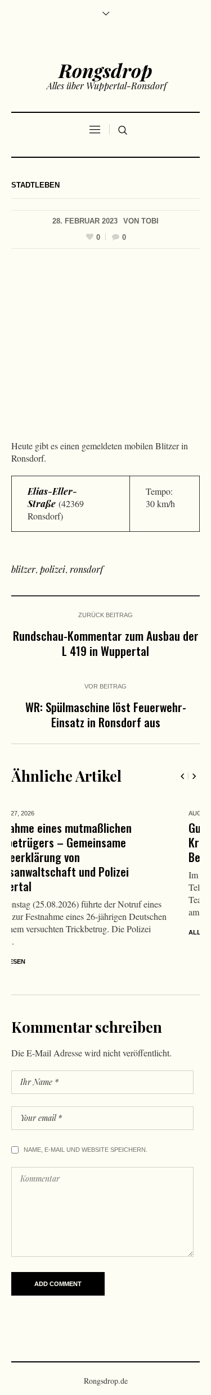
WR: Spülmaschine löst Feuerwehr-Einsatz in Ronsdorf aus (105, 714)
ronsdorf (86, 569)
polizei (52, 569)
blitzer (23, 569)
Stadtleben (35, 185)
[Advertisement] (105, 347)
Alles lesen (77, 932)
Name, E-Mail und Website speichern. (85, 1125)
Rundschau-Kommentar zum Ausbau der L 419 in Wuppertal (106, 643)
